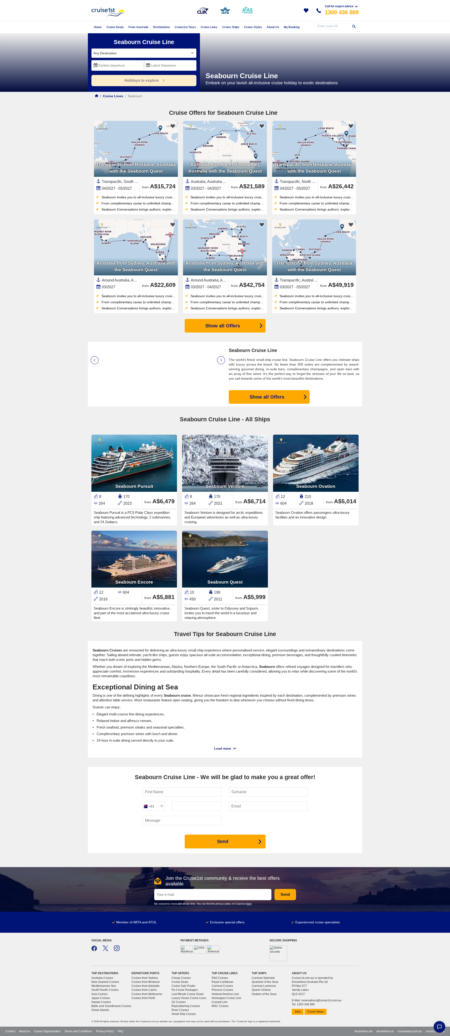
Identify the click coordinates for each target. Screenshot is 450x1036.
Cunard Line (220, 1002)
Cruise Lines (113, 96)
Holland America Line (225, 994)
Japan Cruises (100, 998)
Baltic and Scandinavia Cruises (111, 1006)
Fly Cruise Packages (185, 990)
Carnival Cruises (222, 986)
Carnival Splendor (263, 978)
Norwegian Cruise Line (226, 998)
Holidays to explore (141, 80)
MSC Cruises (220, 1006)
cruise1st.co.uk (435, 1031)
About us (24, 1031)
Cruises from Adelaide (145, 986)
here (248, 903)
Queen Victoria (261, 990)
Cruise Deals (180, 982)
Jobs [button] (298, 1011)
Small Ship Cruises (184, 1014)
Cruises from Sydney (144, 978)
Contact (10, 1031)
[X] (105, 950)
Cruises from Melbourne (146, 994)
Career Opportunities (47, 1031)
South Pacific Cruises (105, 990)
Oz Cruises (179, 1002)
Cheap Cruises (181, 978)
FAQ (120, 1031)
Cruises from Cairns (144, 990)
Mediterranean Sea (103, 986)
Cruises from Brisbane (145, 982)
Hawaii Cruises (101, 1002)
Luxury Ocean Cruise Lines (189, 998)
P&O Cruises (220, 978)
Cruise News (315, 1011)
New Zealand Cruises (105, 982)
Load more (222, 748)
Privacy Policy (105, 1031)
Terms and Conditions (78, 1031)
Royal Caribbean (222, 982)
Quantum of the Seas (265, 982)
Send (285, 894)
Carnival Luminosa (264, 986)
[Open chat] (439, 1027)
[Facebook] (94, 950)
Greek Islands (100, 1010)
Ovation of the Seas (264, 994)
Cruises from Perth (143, 998)
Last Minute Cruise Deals (188, 994)
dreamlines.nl (385, 1031)
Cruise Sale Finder (183, 986)
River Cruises (180, 1010)
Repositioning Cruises (186, 1006)
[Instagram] (117, 950)
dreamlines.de (363, 1031)
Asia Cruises (99, 994)
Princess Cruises (222, 990)
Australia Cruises (102, 978)
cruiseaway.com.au (410, 1031)
